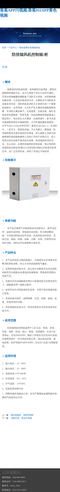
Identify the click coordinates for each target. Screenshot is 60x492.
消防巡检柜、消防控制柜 (21, 415)
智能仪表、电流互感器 (21, 418)
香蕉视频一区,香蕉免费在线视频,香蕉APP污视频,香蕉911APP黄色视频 (28, 10)
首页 (4, 48)
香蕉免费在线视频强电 (29, 48)
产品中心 (13, 48)
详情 (4, 67)
